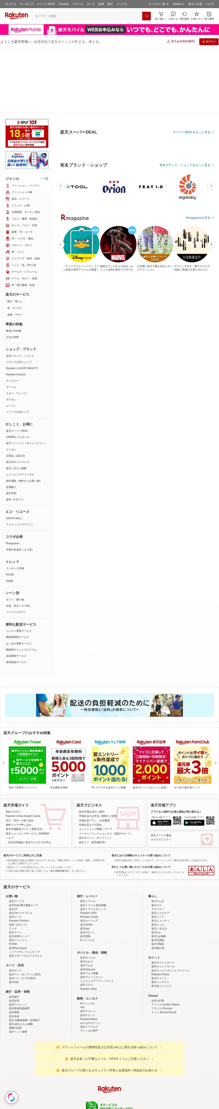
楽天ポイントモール (163, 902)
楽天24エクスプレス (18, 397)
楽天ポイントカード (163, 898)
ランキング (27, 4)
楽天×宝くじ (87, 868)
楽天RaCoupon (18, 883)
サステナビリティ (161, 775)
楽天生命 (14, 951)
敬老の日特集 (13, 266)
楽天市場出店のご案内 (92, 747)
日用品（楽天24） (16, 391)
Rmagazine (12, 478)
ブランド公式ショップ (19, 297)
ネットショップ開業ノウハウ (95, 764)
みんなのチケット (90, 958)
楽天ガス (156, 840)
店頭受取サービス (16, 591)
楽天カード (15, 906)
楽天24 (13, 844)
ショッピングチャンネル (20, 410)
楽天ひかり (86, 897)
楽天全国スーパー (19, 871)
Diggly (9, 516)
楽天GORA (86, 860)
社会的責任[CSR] (110, 1058)
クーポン (11, 385)
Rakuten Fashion (16, 310)
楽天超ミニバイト (161, 921)
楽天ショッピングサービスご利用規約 (27, 769)
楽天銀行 (14, 932)
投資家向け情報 (65, 1058)
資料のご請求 (109, 751)
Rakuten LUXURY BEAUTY (22, 303)
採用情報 (147, 1058)
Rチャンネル (87, 939)
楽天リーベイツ (18, 875)
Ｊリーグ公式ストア (17, 347)
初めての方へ (13, 747)
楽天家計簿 (157, 883)
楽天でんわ (86, 900)
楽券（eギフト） (15, 435)
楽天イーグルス (89, 962)
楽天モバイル (88, 893)
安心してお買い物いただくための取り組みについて (141, 802)
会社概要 (48, 1058)
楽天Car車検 (158, 871)
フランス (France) (161, 944)
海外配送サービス (16, 597)
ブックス (121, 4)
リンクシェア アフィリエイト (97, 916)
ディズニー (12, 316)
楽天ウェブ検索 (89, 908)
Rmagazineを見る (198, 196)
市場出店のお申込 (89, 751)
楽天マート (15, 868)
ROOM (10, 510)
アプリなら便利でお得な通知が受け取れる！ (176, 747)
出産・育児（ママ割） (19, 541)
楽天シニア (157, 852)
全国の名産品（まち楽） (20, 485)
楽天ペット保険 (18, 967)
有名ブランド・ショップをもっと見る (185, 144)
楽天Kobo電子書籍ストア (23, 840)
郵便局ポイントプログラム (21, 585)
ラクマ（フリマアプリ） (20, 460)
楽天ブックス (16, 836)
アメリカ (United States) (165, 940)
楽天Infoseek (87, 905)
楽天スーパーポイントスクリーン (170, 906)
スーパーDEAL (46, 4)
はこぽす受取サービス (19, 579)
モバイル (10, 4)
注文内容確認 (16, 777)
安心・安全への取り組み (20, 756)
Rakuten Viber (88, 924)
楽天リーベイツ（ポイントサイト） (26, 378)
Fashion (64, 4)
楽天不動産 (157, 879)
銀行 (110, 4)
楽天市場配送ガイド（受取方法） (25, 764)
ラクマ (13, 864)
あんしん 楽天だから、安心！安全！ (201, 806)
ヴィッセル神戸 (89, 966)
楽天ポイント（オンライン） (95, 773)
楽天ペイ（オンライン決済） (25, 909)
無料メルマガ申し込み (18, 760)
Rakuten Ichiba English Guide (23, 751)
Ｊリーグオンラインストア (24, 887)
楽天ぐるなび (159, 864)
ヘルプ (210, 4)
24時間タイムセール (18, 372)
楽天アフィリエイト (91, 912)
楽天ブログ (86, 920)
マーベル (11, 322)
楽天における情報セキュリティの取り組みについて (141, 790)
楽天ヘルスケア (160, 848)
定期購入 (11, 422)
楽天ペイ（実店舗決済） (93, 777)
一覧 (45, 114)
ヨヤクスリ (157, 844)
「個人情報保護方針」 (59, 806)
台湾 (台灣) (157, 936)
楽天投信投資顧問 (19, 944)
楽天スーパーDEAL (17, 366)
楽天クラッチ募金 (161, 770)
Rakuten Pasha (160, 909)
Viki (82, 942)
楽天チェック (159, 913)
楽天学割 (11, 428)
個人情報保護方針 (165, 1058)
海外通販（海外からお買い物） (24, 416)
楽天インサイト (160, 917)
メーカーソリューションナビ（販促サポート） (106, 769)
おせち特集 (12, 272)
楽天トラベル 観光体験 (93, 840)
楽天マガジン (88, 946)
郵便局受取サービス (17, 572)
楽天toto (85, 864)
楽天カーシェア (89, 856)
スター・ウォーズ (16, 328)
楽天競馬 (85, 871)
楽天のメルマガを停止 (38, 777)
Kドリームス (87, 875)
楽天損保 (14, 947)
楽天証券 (14, 936)
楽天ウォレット (18, 940)
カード (91, 4)
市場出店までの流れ (90, 760)
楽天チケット (88, 950)
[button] (173, 16)
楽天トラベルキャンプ (93, 844)
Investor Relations (86, 1058)
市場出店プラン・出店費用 (94, 756)
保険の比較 (15, 963)
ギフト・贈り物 (15, 535)
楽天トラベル (88, 836)
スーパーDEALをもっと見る (191, 111)
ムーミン (11, 341)
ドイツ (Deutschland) (163, 947)
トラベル (77, 4)
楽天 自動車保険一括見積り (24, 955)
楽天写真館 (157, 875)
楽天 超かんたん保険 (21, 959)
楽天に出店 (195, 4)
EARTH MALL (14, 453)
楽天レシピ (157, 860)
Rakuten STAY (88, 848)
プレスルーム (131, 1058)
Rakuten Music (89, 954)
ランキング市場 (15, 503)
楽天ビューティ (160, 856)
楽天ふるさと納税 (16, 403)
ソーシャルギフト (16, 547)
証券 (101, 4)
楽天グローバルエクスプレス (25, 891)
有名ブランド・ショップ (20, 291)
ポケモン (11, 335)
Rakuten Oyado (89, 852)
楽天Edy (14, 917)
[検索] (146, 16)
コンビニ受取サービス (19, 566)
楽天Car (156, 868)
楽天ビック (15, 852)
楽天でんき (157, 836)
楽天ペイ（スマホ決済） (23, 913)
